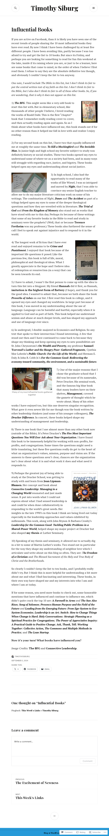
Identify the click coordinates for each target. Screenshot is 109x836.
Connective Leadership (61, 648)
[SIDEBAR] (54, 816)
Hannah (64, 286)
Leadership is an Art (47, 612)
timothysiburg (22, 656)
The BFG (34, 648)
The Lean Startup (38, 632)
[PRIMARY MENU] (94, 8)
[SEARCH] (15, 8)
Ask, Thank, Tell (66, 624)
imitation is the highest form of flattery (37, 290)
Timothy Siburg (54, 8)
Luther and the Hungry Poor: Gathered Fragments (55, 350)
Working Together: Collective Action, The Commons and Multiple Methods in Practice (51, 628)
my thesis (32, 533)
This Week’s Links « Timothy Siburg (39, 710)
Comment (88, 761)
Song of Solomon (29, 604)
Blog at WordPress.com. (54, 833)
